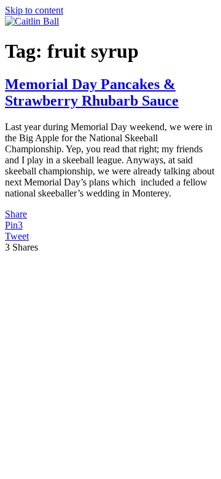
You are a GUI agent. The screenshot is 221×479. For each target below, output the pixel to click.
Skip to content (34, 10)
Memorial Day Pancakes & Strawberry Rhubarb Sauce (92, 92)
